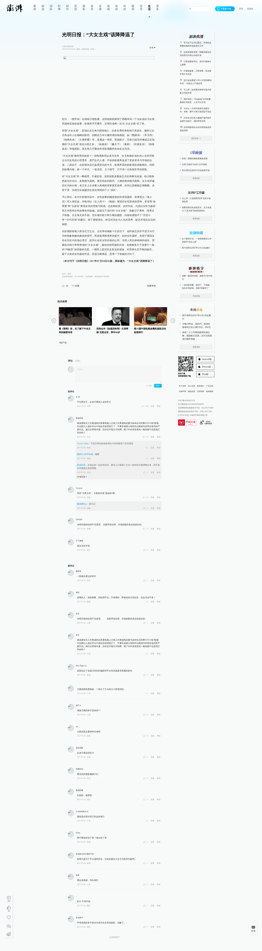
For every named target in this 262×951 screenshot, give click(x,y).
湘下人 (78, 705)
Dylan (78, 833)
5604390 (79, 519)
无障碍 (250, 9)
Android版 (207, 359)
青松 (77, 592)
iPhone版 (206, 367)
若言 (77, 614)
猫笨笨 (78, 571)
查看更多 (196, 178)
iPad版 (205, 374)
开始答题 (196, 296)
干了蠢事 (79, 541)
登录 (241, 8)
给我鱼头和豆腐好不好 (85, 854)
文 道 (78, 397)
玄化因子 (79, 918)
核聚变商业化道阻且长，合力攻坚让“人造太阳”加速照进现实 (197, 209)
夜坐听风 (79, 418)
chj (77, 727)
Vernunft (79, 488)
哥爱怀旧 (79, 769)
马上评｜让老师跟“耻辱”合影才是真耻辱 (196, 200)
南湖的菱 (79, 790)
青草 (77, 875)
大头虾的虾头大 (82, 811)
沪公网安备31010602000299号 (191, 404)
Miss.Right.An (81, 666)
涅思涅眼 (79, 748)
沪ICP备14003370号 (186, 400)
